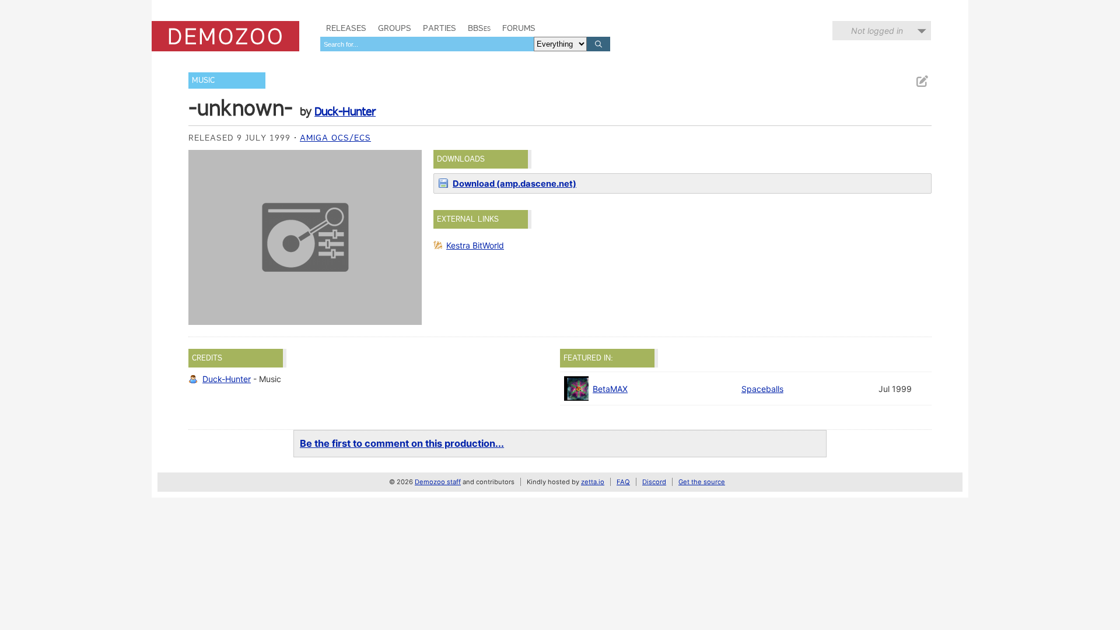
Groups (394, 28)
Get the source (701, 482)
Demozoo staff (438, 482)
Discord (654, 482)
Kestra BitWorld (475, 245)
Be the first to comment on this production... (402, 443)
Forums (519, 28)
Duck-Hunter (345, 111)
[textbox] (427, 44)
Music (203, 80)
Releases (346, 28)
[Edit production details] (922, 81)
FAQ (623, 482)
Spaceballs (762, 389)
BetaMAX (610, 389)
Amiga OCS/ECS (335, 137)
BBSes (479, 28)
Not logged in (877, 31)
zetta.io (592, 482)
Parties (439, 28)
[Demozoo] (225, 36)
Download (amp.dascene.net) (514, 183)
